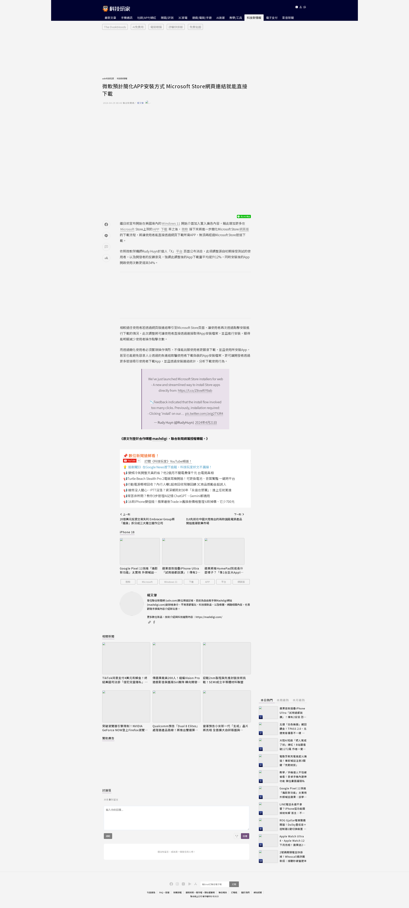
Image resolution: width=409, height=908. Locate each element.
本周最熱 (283, 700)
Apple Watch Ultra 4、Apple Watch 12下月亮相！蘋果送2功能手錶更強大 (293, 840)
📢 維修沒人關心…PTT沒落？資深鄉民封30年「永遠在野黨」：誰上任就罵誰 (177, 490)
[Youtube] (297, 8)
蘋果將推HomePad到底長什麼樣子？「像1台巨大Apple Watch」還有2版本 (223, 570)
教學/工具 (235, 18)
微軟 (128, 581)
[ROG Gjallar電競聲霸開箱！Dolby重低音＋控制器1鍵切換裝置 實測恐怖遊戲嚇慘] (268, 824)
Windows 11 (170, 581)
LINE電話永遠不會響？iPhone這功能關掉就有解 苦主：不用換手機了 (292, 808)
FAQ (161, 892)
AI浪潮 (220, 18)
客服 (167, 892)
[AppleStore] (195, 883)
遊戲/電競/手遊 (202, 18)
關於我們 (245, 892)
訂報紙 (234, 892)
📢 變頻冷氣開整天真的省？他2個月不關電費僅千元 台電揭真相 (168, 472)
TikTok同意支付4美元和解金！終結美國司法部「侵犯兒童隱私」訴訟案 (125, 680)
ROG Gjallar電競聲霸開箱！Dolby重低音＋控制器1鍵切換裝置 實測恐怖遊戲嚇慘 (293, 824)
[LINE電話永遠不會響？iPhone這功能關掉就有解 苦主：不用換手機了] (268, 808)
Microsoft (147, 581)
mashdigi (159, 438)
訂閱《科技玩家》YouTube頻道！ (168, 461)
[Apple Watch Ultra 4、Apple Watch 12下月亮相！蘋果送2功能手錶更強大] (268, 840)
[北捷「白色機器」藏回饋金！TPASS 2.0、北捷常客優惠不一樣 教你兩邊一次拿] (268, 728)
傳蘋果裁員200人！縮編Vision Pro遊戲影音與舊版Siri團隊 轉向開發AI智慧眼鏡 (176, 680)
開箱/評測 (167, 18)
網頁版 (241, 581)
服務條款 (190, 892)
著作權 (199, 892)
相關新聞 (108, 636)
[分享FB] (106, 224)
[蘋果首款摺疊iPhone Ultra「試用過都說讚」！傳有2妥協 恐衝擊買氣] (182, 551)
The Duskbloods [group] (115, 27)
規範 (108, 836)
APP (207, 581)
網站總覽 (258, 892)
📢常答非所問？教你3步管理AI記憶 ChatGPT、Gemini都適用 (166, 495)
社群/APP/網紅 (146, 18)
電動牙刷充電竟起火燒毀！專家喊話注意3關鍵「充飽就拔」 (293, 760)
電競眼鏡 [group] (156, 27)
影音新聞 (288, 18)
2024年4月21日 (206, 422)
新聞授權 (177, 892)
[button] (301, 8)
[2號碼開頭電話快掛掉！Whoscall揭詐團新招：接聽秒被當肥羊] (268, 856)
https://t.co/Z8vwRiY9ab (195, 390)
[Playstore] (189, 883)
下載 (191, 581)
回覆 (245, 836)
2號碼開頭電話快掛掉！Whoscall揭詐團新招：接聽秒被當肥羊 (293, 856)
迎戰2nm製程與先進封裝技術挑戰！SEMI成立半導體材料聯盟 (224, 680)
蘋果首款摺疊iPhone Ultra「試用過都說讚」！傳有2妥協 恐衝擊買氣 (181, 570)
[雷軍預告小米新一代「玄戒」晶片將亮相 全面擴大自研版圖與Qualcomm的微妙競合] (227, 706)
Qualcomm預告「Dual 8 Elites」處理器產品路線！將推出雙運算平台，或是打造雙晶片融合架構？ (176, 728)
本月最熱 (299, 700)
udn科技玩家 (108, 78)
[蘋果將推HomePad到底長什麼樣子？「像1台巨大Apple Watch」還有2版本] (224, 551)
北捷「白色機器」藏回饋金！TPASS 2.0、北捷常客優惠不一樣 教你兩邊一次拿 (293, 728)
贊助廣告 (108, 738)
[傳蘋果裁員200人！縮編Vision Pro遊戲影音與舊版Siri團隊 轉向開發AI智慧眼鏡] (177, 658)
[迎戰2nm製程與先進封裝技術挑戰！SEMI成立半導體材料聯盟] (227, 658)
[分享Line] (106, 236)
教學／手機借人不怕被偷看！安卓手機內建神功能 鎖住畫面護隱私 (293, 776)
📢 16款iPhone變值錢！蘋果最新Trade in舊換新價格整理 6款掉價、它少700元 (179, 501)
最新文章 (110, 18)
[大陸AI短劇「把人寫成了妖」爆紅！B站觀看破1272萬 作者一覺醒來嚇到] (268, 744)
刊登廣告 (151, 892)
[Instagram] (177, 883)
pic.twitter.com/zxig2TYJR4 (204, 413)
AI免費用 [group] (138, 27)
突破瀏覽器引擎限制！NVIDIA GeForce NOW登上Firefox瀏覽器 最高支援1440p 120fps (125, 728)
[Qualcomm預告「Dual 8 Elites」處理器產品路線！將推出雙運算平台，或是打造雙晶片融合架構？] (177, 706)
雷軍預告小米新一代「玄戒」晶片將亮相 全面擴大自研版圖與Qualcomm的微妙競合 (225, 728)
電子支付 (272, 18)
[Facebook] (171, 883)
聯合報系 (223, 892)
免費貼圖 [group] (195, 27)
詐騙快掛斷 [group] (176, 27)
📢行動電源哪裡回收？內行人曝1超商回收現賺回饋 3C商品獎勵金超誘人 (174, 484)
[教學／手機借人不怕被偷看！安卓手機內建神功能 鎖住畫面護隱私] (268, 776)
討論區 (106, 790)
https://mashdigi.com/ (209, 617)
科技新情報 (254, 18)
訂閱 (234, 884)
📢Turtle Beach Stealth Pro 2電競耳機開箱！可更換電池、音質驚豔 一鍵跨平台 (179, 478)
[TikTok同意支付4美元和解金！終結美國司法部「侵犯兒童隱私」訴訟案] (126, 658)
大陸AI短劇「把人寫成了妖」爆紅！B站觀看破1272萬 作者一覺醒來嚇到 (293, 744)
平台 (223, 581)
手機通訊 (126, 18)
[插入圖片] (237, 836)
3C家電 (182, 18)
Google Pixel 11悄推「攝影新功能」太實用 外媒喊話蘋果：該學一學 (139, 570)
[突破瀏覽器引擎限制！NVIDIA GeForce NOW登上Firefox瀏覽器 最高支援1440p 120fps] (126, 706)
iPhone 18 (127, 532)
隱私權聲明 (209, 892)
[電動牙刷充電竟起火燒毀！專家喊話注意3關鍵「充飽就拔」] (268, 760)
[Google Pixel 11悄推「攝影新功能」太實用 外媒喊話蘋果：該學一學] (140, 551)
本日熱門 (267, 700)
